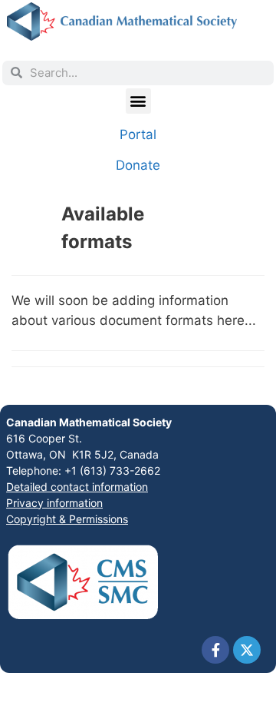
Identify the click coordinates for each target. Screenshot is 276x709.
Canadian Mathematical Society (89, 422)
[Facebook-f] (215, 650)
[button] (138, 101)
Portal (138, 134)
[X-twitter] (247, 650)
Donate (138, 165)
